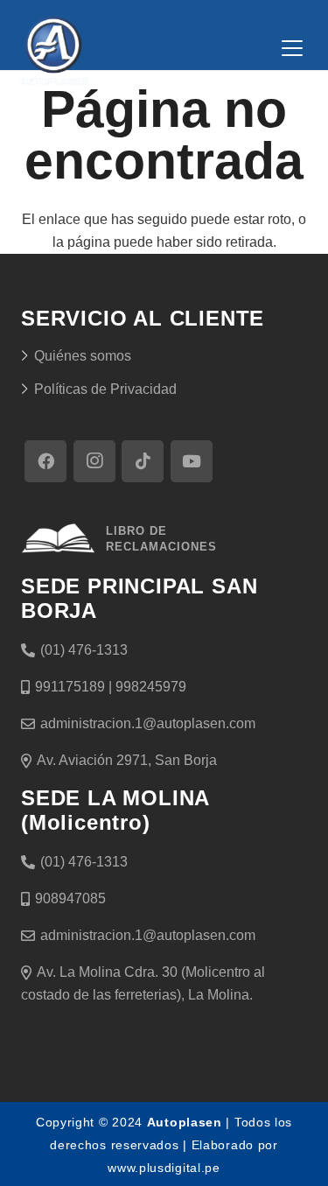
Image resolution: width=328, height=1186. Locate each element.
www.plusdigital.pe (164, 1168)
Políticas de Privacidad (105, 389)
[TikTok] (143, 461)
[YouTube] (192, 461)
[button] (292, 48)
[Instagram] (94, 461)
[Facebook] (45, 461)
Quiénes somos (82, 355)
